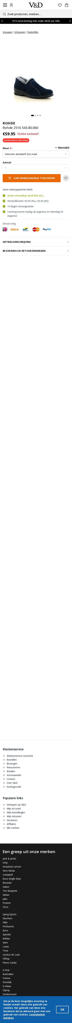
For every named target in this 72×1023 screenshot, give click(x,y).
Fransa (6, 978)
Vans (5, 942)
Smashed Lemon (12, 866)
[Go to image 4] (40, 115)
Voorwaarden (14, 775)
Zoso (5, 906)
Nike (5, 922)
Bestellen (12, 759)
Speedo (7, 934)
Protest (7, 902)
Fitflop (6, 958)
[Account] (11, 5)
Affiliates (11, 824)
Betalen (11, 771)
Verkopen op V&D (16, 804)
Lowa (6, 946)
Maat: (8, 148)
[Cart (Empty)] (66, 5)
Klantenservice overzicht (20, 755)
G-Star (6, 970)
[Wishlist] (59, 5)
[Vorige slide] (2, 21)
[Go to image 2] (35, 115)
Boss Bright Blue (12, 878)
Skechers (7, 918)
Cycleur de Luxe (11, 954)
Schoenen (19, 32)
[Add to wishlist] (66, 178)
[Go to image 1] (32, 115)
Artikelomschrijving (17, 241)
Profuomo (8, 926)
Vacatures (12, 820)
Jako (5, 898)
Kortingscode (14, 786)
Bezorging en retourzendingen (24, 250)
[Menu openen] (5, 5)
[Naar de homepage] (35, 5)
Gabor (6, 886)
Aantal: (7, 162)
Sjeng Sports (9, 914)
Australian (8, 974)
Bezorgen (12, 763)
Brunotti (7, 882)
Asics (5, 930)
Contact (11, 779)
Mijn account (14, 808)
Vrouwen (7, 32)
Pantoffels (32, 32)
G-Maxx (7, 986)
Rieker (6, 894)
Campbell (8, 874)
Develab (7, 982)
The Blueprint (10, 890)
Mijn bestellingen (16, 812)
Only (5, 862)
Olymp (6, 990)
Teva (5, 950)
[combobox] (36, 14)
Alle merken (13, 827)
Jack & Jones (9, 858)
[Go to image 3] (38, 115)
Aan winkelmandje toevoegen (34, 178)
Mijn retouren (14, 816)
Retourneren (13, 767)
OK (62, 1009)
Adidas (6, 938)
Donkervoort (10, 994)
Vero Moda (9, 870)
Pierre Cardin (10, 962)
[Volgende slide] (70, 21)
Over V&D (12, 782)
